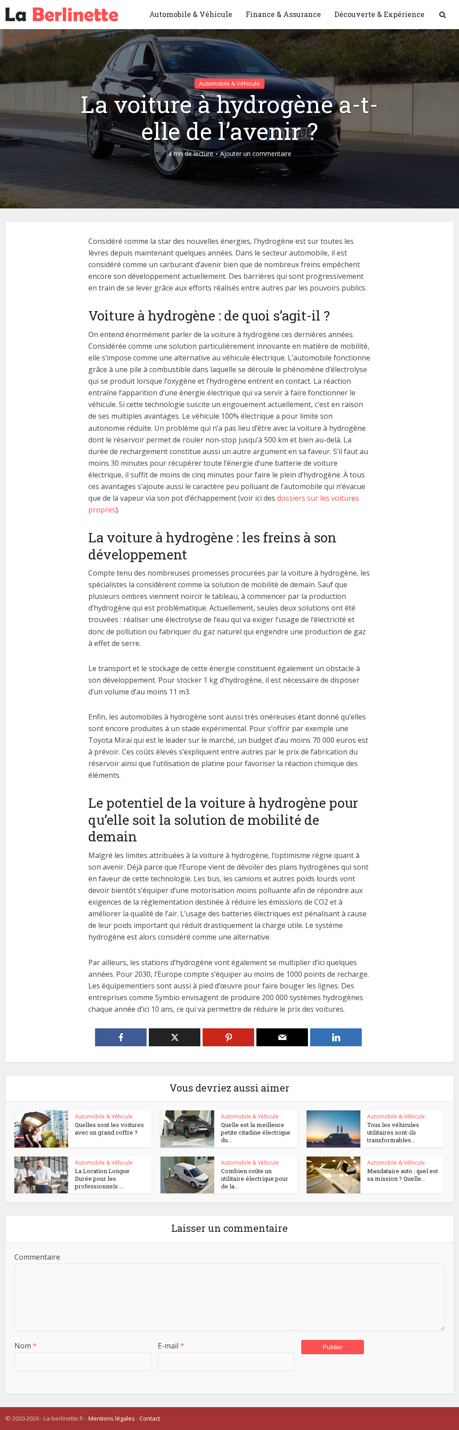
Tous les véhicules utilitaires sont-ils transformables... (393, 1132)
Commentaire (37, 1257)
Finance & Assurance (283, 14)
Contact (149, 1418)
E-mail (171, 1346)
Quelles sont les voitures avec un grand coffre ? (109, 1128)
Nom (25, 1346)
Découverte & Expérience (379, 14)
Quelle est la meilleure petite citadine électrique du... (255, 1132)
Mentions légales (111, 1418)
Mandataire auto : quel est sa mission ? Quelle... (402, 1175)
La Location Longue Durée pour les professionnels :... (102, 1178)
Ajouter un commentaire (255, 154)
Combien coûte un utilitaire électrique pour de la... (254, 1178)
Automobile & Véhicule (190, 14)
